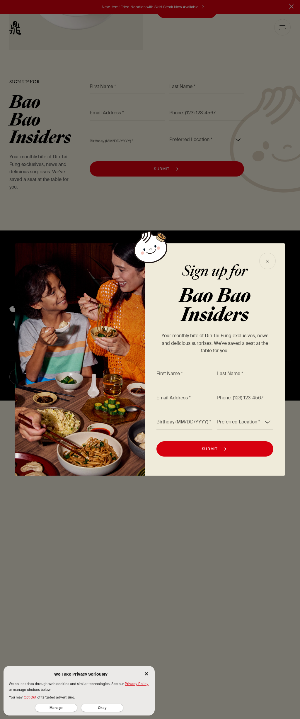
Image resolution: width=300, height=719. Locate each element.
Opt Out (30, 697)
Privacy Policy (137, 683)
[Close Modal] (267, 261)
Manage (56, 708)
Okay (102, 708)
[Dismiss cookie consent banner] (146, 674)
